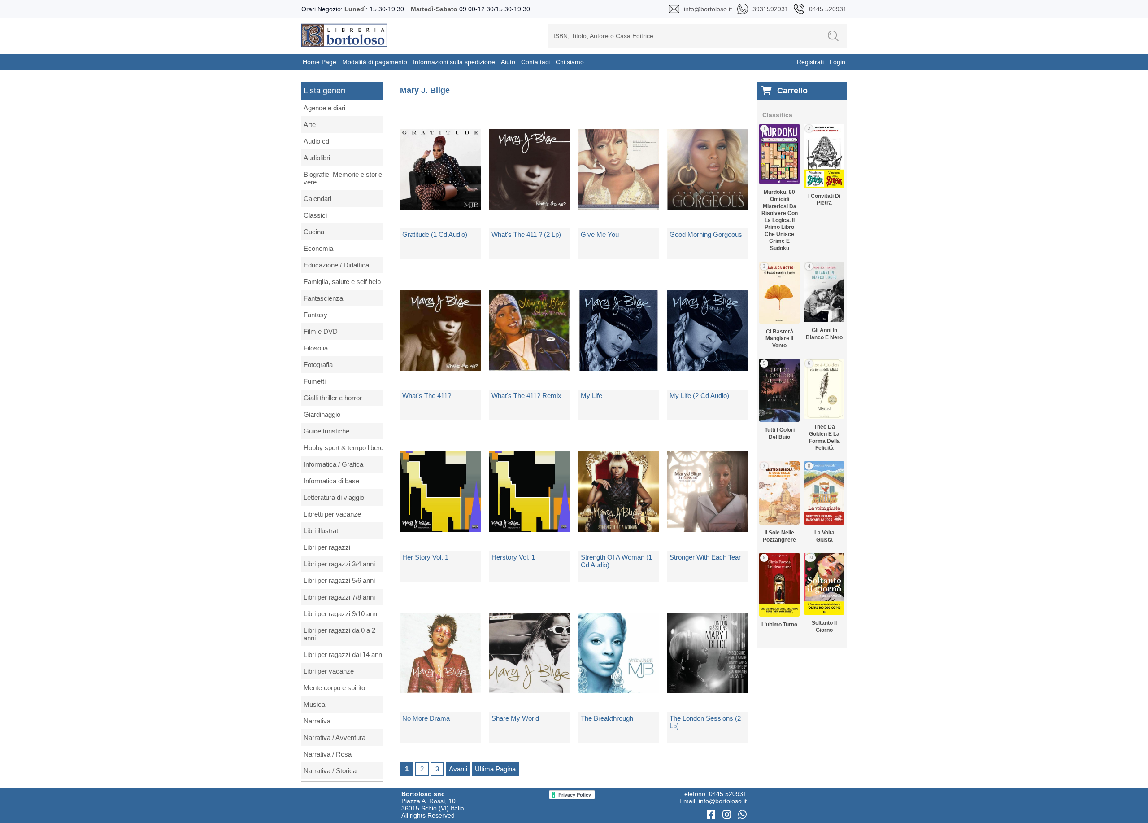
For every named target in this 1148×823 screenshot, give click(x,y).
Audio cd (316, 141)
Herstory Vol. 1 (513, 557)
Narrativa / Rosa (328, 754)
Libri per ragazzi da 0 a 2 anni (339, 634)
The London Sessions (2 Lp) (705, 722)
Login (837, 62)
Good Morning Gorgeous (706, 234)
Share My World (515, 718)
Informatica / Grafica (333, 464)
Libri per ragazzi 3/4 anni (339, 564)
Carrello (792, 90)
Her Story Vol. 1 (425, 557)
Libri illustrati (321, 530)
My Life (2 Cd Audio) (699, 395)
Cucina (314, 232)
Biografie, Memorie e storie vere (343, 178)
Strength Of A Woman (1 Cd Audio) (616, 561)
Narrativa (317, 721)
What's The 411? (426, 395)
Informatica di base (331, 481)
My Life (591, 395)
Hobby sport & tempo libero (343, 447)
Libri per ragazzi (327, 547)
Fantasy (315, 315)
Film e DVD (321, 331)
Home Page (319, 62)
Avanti (458, 769)
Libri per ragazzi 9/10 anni (341, 613)
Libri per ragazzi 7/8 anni (339, 597)
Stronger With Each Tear (705, 557)
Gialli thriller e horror (333, 398)
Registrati (810, 62)
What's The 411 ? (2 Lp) (526, 234)
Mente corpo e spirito (334, 688)
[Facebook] (712, 814)
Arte (310, 124)
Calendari (317, 198)
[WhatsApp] (742, 814)
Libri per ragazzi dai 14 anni (343, 654)
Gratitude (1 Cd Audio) (434, 234)
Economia (318, 248)
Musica (314, 704)
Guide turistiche (326, 431)
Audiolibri (317, 158)
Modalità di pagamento (374, 62)
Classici (315, 215)
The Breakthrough (607, 718)
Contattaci (535, 62)
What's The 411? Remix (526, 395)
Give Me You (600, 234)
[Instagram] (728, 814)
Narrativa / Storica (330, 771)
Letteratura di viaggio (334, 497)
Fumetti (315, 381)
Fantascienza (323, 298)
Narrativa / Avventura (334, 737)
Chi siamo (570, 62)
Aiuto (508, 62)
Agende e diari (324, 108)
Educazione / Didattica (336, 265)
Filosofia (316, 348)
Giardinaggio (322, 414)
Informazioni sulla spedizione (454, 62)
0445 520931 (728, 793)
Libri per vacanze (329, 671)
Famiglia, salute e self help (342, 281)
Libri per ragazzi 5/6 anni (339, 580)
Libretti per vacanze (332, 514)
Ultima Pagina (495, 769)
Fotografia (318, 364)
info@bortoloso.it (723, 801)
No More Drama (426, 718)
